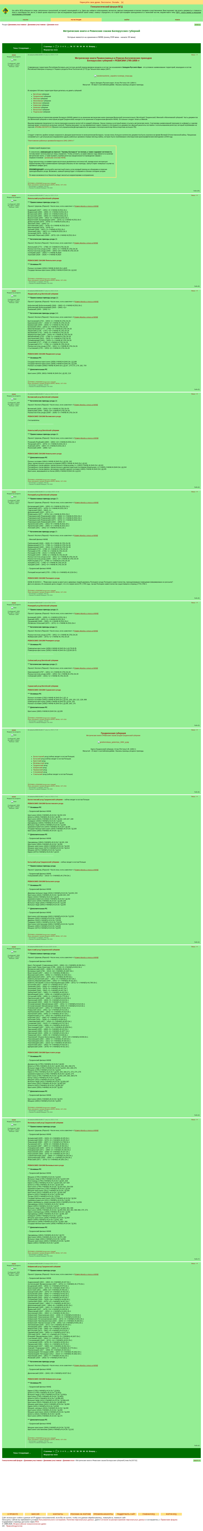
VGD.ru (25, 19)
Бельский (37, 759)
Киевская (36, 107)
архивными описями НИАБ (55, 158)
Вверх (193, 55)
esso (56, 50)
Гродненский (38, 765)
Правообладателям (14, 1526)
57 (74, 47)
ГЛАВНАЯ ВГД (149, 1514)
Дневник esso (52, 25)
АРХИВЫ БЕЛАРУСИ (43, 127)
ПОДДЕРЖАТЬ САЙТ (126, 1514)
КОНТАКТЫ (58, 1514)
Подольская (38, 112)
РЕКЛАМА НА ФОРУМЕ (81, 1514)
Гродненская (38, 96)
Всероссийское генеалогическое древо (29, 1524)
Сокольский (37, 774)
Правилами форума (169, 1520)
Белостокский (38, 757)
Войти (126, 19)
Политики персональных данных (80, 1520)
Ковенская (37, 105)
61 (87, 47)
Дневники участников (17, 25)
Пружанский (38, 770)
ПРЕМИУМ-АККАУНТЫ (103, 1514)
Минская (36, 99)
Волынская (37, 110)
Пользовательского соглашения (52, 1520)
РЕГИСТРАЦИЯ (76, 19)
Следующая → (25, 48)
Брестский (37, 761)
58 (78, 47)
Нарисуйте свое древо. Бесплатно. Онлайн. (100, 2)
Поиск (177, 19)
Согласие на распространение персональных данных (122, 1520)
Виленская (37, 103)
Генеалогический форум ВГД (107, 7)
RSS (37, 1522)
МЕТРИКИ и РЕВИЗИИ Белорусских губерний (42, 183)
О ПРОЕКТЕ (12, 1514)
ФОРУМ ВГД (171, 1514)
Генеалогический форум (12, 1460)
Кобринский (38, 768)
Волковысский (38, 763)
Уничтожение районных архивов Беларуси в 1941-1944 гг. (51, 141)
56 (71, 47)
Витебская (37, 94)
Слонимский (38, 772)
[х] (122, 2)
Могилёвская (38, 101)
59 (81, 47)
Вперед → (93, 47)
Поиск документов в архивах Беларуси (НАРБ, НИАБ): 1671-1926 (47, 185)
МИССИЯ (35, 1514)
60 (84, 47)
